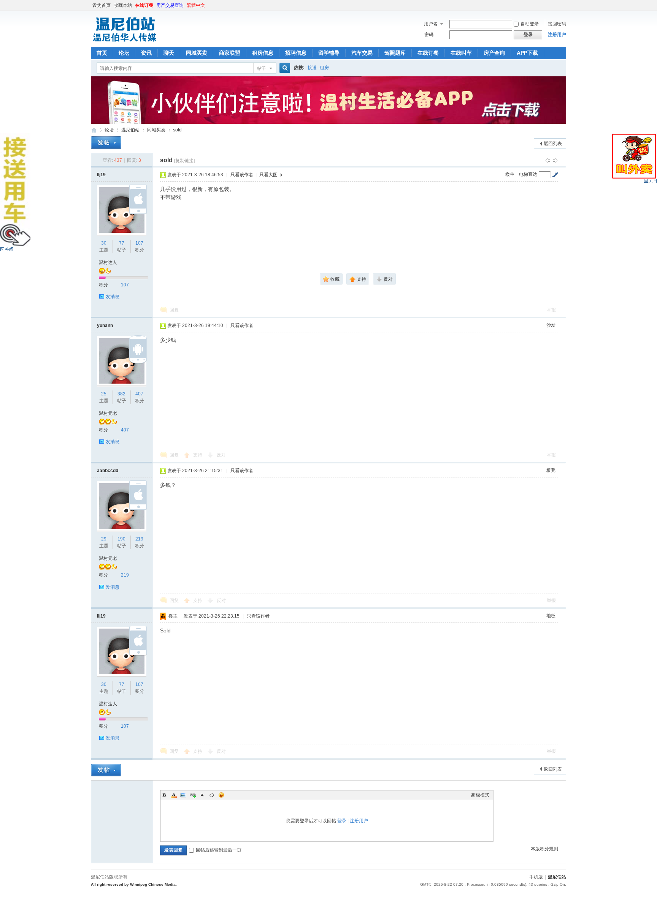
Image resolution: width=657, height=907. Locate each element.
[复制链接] (184, 160)
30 (103, 243)
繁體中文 (196, 5)
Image (183, 795)
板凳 (550, 470)
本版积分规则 (544, 849)
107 (139, 243)
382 (121, 394)
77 (121, 243)
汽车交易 (362, 53)
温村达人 (108, 262)
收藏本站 (123, 5)
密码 (428, 34)
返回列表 (553, 143)
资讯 (146, 53)
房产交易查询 (170, 5)
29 (103, 539)
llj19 (101, 174)
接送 (312, 67)
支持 (198, 455)
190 (121, 539)
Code (212, 795)
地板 (550, 615)
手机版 (536, 877)
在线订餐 (144, 5)
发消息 (112, 296)
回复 (174, 310)
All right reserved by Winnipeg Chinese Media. (134, 884)
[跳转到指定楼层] (555, 174)
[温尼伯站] (124, 42)
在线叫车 (461, 53)
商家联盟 (229, 53)
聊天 (168, 53)
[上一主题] (548, 160)
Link (193, 795)
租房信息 (262, 53)
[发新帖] (106, 142)
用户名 (431, 24)
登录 (341, 820)
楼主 (509, 174)
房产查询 (494, 53)
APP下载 (527, 53)
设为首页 (101, 5)
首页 (102, 53)
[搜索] (283, 68)
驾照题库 (395, 53)
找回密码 (557, 24)
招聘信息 (295, 53)
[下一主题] (555, 160)
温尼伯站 (94, 130)
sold (177, 130)
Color (174, 795)
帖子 (261, 68)
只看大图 (268, 174)
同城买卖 (196, 53)
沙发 (550, 325)
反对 (221, 455)
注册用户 (557, 34)
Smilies (221, 795)
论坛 (124, 53)
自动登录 (530, 24)
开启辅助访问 (564, 5)
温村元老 (108, 413)
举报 (551, 310)
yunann (105, 325)
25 (103, 394)
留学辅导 (329, 53)
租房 (324, 67)
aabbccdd (107, 470)
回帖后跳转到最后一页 (218, 850)
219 (139, 539)
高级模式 (480, 795)
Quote (202, 795)
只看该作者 (241, 174)
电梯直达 (528, 174)
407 (139, 394)
